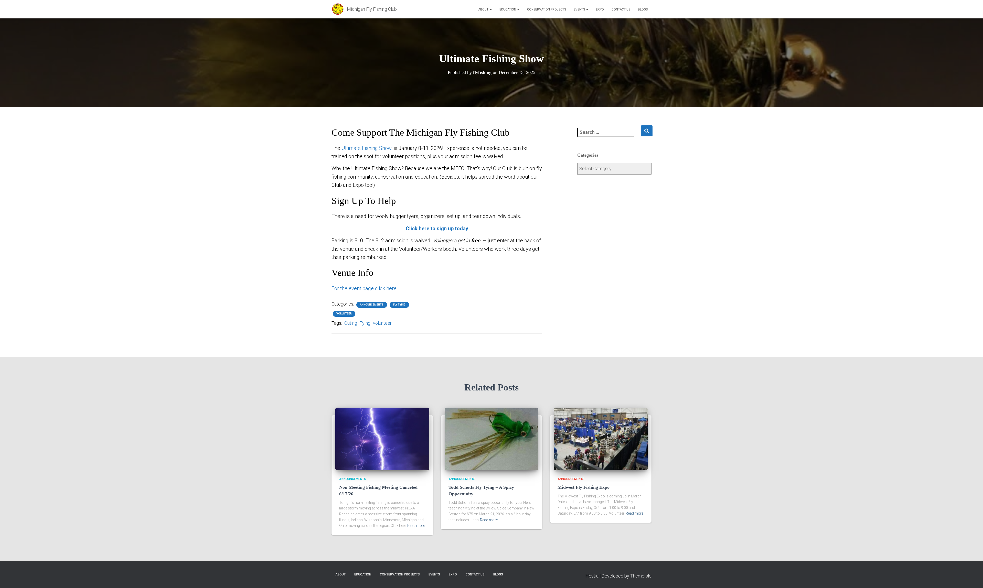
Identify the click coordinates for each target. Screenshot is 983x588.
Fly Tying (399, 304)
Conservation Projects (546, 9)
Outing (350, 323)
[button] (490, 9)
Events (580, 9)
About (483, 9)
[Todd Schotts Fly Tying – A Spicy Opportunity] (492, 438)
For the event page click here (364, 288)
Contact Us (621, 9)
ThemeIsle (640, 576)
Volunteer (344, 313)
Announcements (371, 304)
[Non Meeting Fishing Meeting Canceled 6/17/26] (382, 438)
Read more (416, 526)
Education (508, 9)
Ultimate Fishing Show (366, 148)
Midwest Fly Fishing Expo (584, 487)
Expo (600, 9)
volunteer (382, 323)
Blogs (643, 9)
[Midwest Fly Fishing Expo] (601, 438)
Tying (365, 323)
